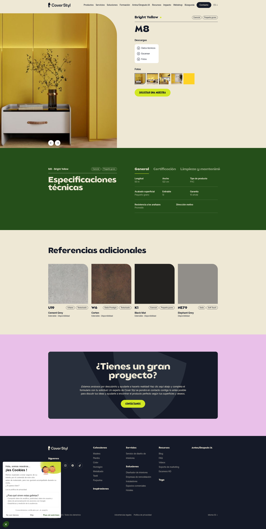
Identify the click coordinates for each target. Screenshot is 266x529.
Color (95, 462)
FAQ (161, 458)
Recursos (164, 448)
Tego (161, 480)
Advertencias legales (122, 515)
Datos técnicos (148, 48)
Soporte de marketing (169, 467)
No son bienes (12, 515)
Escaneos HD (165, 471)
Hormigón (98, 467)
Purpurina (97, 480)
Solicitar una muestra (152, 92)
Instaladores (131, 481)
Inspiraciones (101, 489)
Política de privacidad (143, 515)
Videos (162, 462)
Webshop (177, 5)
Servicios (100, 5)
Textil (95, 476)
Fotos (144, 59)
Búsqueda (189, 5)
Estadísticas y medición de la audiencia (22, 503)
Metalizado (98, 471)
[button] (5, 524)
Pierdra (96, 458)
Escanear (145, 53)
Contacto (204, 5)
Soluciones (132, 467)
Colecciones (100, 448)
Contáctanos (133, 404)
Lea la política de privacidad (16, 490)
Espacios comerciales (136, 485)
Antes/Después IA (141, 5)
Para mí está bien (51, 515)
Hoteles (129, 490)
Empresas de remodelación (138, 477)
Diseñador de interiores (137, 472)
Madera (96, 453)
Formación (125, 5)
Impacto (167, 5)
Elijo (32, 515)
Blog (161, 453)
